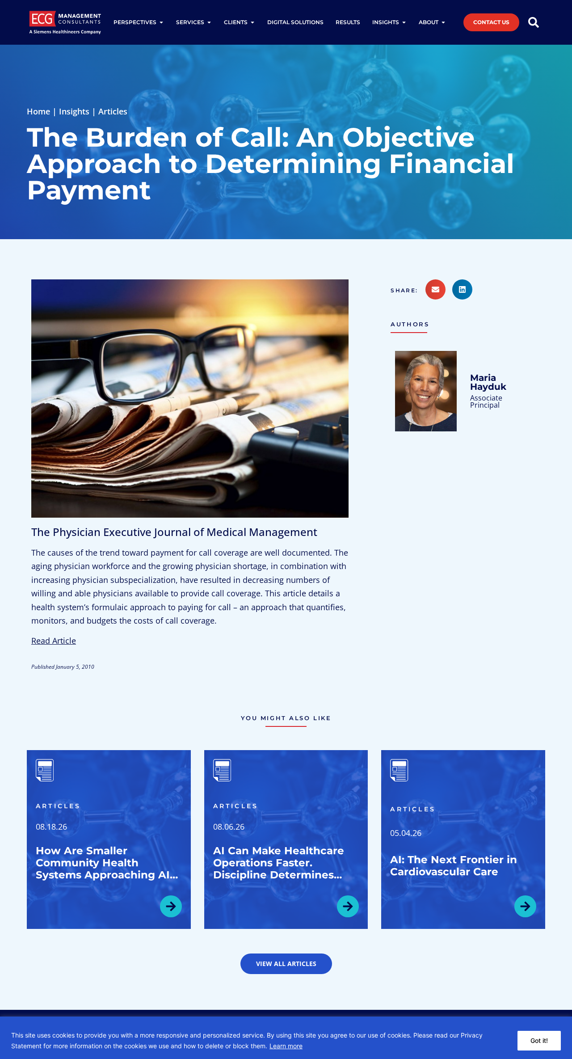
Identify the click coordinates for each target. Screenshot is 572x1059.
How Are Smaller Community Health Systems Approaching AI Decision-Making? (103, 868)
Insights (74, 111)
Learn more (286, 1046)
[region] (286, 1038)
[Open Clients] (252, 22)
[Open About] (443, 22)
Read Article (53, 640)
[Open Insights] (404, 22)
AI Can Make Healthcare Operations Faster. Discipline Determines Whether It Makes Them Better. (279, 874)
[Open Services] (209, 22)
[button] (408, 290)
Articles (112, 111)
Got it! (539, 1040)
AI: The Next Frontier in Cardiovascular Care (453, 865)
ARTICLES (58, 806)
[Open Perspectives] (161, 22)
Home (38, 111)
